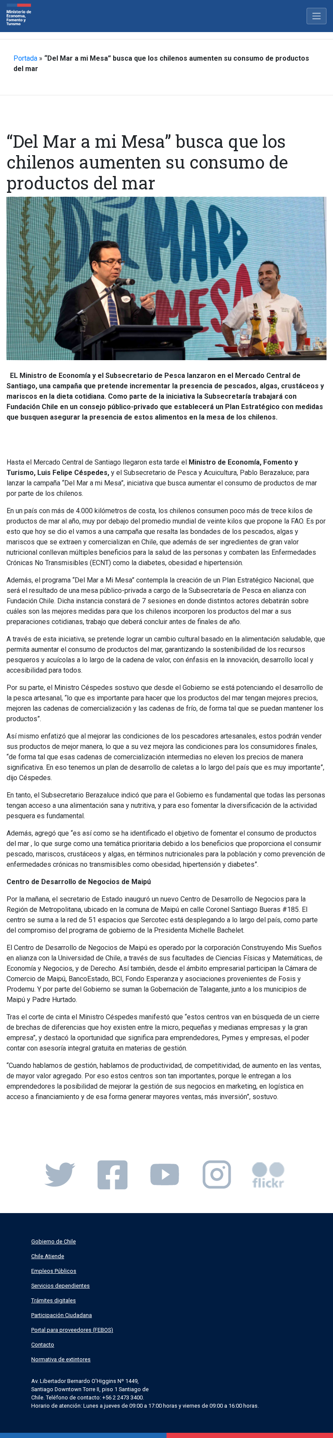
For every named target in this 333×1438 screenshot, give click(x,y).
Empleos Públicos (53, 1271)
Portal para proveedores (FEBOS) (72, 1330)
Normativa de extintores (61, 1359)
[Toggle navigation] (316, 16)
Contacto (42, 1344)
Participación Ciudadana (61, 1315)
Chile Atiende (47, 1256)
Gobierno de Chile (53, 1241)
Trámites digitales (53, 1300)
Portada (25, 58)
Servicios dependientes (60, 1285)
